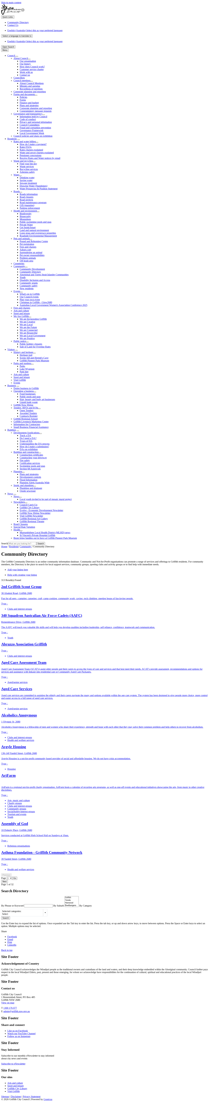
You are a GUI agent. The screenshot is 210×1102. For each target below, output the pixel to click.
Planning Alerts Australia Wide (35, 482)
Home (4, 546)
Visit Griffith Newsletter (31, 516)
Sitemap (5, 1096)
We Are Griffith (21, 316)
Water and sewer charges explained (37, 152)
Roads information (29, 194)
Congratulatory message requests (36, 111)
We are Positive (27, 338)
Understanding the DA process (35, 443)
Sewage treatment (28, 183)
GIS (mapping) (27, 205)
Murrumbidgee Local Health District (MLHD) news (45, 532)
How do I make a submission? (34, 446)
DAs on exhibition (29, 449)
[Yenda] (72, 900)
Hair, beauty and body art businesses (37, 399)
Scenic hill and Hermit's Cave (34, 357)
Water (16, 174)
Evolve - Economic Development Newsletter (41, 510)
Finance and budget (29, 102)
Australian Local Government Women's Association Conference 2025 (53, 305)
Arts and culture (21, 310)
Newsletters (19, 502)
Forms (23, 100)
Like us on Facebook (17, 1030)
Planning (18, 471)
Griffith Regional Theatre (32, 521)
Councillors (19, 77)
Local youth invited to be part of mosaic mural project (46, 499)
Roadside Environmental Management (38, 235)
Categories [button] (45, 912)
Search (4, 543)
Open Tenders (26, 410)
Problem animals (28, 258)
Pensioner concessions (30, 155)
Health (17, 529)
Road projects (26, 199)
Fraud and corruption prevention (35, 127)
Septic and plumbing (24, 485)
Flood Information (28, 480)
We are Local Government (32, 335)
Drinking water (27, 177)
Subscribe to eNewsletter (13, 1063)
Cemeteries (19, 263)
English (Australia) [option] (35, 41)
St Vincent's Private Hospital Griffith (37, 535)
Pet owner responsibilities (32, 255)
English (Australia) (35, 30)
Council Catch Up (28, 504)
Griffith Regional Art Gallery (34, 518)
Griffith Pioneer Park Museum (34, 360)
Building (11, 430)
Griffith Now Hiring (23, 405)
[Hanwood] (72, 903)
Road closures (26, 197)
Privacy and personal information (36, 122)
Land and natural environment (34, 230)
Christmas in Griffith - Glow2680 (36, 302)
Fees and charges (28, 247)
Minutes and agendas (30, 86)
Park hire (24, 371)
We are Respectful (28, 333)
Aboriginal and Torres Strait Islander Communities (44, 274)
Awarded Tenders (28, 413)
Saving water (26, 180)
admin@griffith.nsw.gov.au (16, 1011)
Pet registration (27, 244)
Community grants (29, 283)
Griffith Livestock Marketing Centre (31, 421)
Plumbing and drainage (31, 488)
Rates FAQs (26, 147)
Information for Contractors (27, 424)
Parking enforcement (30, 208)
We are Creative (27, 321)
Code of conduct (28, 119)
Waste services (27, 166)
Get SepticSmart (28, 227)
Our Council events (29, 296)
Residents (12, 138)
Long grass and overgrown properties (38, 233)
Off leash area (26, 260)
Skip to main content (11, 2)
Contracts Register (29, 416)
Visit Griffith (20, 380)
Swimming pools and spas (32, 466)
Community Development (32, 269)
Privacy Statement (31, 1096)
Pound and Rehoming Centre (34, 241)
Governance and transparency (28, 113)
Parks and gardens (22, 363)
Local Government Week (32, 133)
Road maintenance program (33, 202)
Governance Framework (31, 130)
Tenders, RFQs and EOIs (26, 407)
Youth (23, 277)
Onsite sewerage (28, 491)
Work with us (26, 72)
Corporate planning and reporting (30, 91)
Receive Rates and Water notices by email (40, 158)
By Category (85, 905)
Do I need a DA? (28, 438)
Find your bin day (28, 163)
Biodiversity (26, 213)
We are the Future (28, 327)
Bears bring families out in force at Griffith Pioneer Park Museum (45, 538)
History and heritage (23, 352)
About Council (21, 58)
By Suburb (59, 905)
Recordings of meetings (31, 89)
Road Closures (21, 524)
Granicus (48, 1099)
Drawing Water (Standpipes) (33, 186)
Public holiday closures (31, 344)
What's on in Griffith (30, 294)
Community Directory (30, 272)
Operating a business (24, 391)
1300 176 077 (10, 1008)
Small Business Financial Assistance (31, 427)
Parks (22, 366)
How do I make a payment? (33, 144)
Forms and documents (24, 94)
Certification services (30, 463)
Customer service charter (32, 69)
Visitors (11, 349)
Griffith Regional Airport (26, 419)
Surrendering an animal (31, 252)
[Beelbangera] (72, 905)
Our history (25, 64)
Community (19, 266)
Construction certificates (31, 455)
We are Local (26, 324)
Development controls (30, 477)
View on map (7, 1002)
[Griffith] (72, 897)
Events (17, 291)
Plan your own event (30, 299)
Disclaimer (16, 1096)
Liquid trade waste (29, 402)
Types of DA (26, 441)
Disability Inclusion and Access (35, 280)
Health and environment (25, 211)
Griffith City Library (30, 507)
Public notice (20, 341)
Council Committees (30, 125)
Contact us (25, 75)
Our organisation (28, 61)
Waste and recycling (23, 161)
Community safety (29, 285)
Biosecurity (25, 216)
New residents (27, 288)
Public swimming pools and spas (35, 222)
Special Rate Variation (24, 527)
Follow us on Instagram (18, 1036)
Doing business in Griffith (26, 388)
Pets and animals (22, 238)
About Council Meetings (32, 83)
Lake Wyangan (27, 369)
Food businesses (28, 394)
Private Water (26, 224)
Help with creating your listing (22, 575)
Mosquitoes (25, 219)
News (10, 493)
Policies (23, 97)
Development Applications (26, 432)
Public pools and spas (30, 396)
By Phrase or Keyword (12, 905)
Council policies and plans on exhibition (33, 136)
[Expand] (17, 56)
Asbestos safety (27, 172)
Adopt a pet (25, 249)
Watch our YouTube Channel (21, 1033)
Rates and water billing (25, 141)
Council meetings (22, 80)
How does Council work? (32, 66)
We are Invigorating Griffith (33, 319)
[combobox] (17, 36)
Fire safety (25, 460)
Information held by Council (33, 116)
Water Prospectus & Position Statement (38, 188)
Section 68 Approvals (30, 468)
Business (11, 385)
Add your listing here (17, 569)
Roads (17, 191)
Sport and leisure (22, 313)
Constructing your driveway (33, 457)
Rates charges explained (31, 150)
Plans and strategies (29, 105)
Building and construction (26, 452)
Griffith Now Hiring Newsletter (35, 513)
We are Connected (29, 330)
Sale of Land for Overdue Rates (35, 346)
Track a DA (25, 435)
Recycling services (29, 169)
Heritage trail (26, 355)
